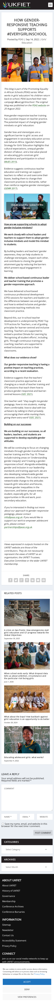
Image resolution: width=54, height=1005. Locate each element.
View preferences (27, 997)
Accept (27, 981)
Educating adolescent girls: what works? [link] (24, 757)
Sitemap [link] (6, 924)
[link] (16, 5)
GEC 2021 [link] (27, 394)
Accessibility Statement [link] (14, 940)
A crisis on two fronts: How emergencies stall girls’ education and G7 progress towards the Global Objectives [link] (26, 632)
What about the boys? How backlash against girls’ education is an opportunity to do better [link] (27, 717)
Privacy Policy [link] (39, 974)
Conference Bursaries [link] (13, 911)
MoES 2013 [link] (10, 161)
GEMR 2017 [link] (11, 188)
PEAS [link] (21, 39)
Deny (27, 989)
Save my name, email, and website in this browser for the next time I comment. (24, 825)
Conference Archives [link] (13, 906)
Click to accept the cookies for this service (27, 206)
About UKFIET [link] (9, 885)
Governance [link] (8, 896)
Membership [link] (9, 901)
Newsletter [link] (8, 930)
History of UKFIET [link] (11, 890)
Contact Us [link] (8, 935)
